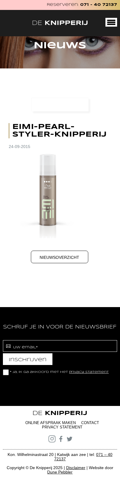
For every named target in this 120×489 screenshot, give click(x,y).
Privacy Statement (62, 427)
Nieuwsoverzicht (59, 257)
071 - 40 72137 (98, 5)
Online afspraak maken (50, 423)
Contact (90, 423)
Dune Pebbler (60, 472)
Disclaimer (75, 467)
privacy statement (89, 372)
